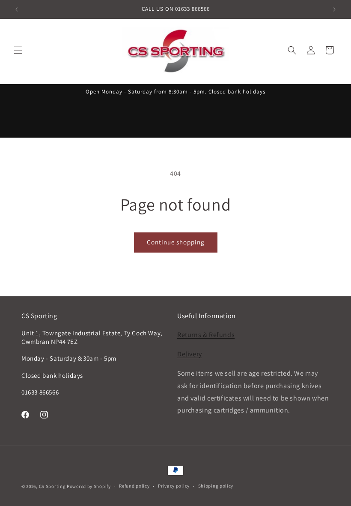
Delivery (189, 353)
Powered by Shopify (89, 486)
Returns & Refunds (206, 334)
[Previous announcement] (16, 9)
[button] (18, 50)
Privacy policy (174, 486)
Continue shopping (176, 242)
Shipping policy (216, 486)
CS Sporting (52, 486)
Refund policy (134, 486)
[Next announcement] (334, 9)
